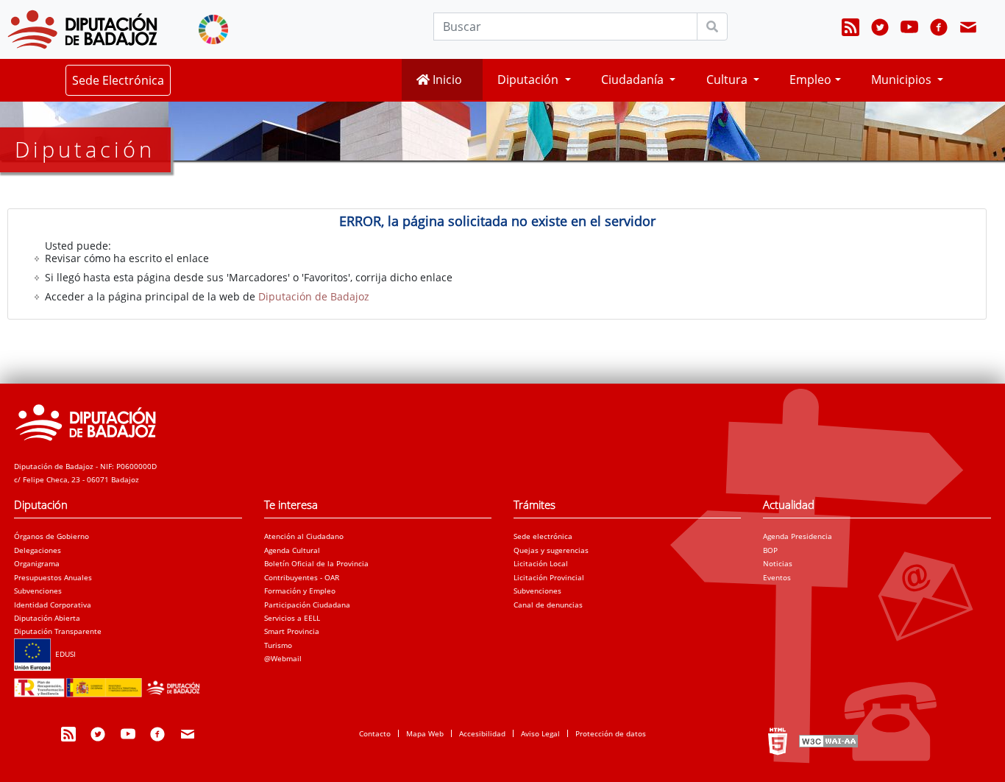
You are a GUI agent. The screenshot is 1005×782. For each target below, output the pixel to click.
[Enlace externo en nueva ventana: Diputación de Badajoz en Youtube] (909, 29)
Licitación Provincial (549, 577)
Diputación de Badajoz (313, 296)
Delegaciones (37, 550)
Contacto (375, 733)
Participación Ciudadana (307, 604)
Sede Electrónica (118, 80)
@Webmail (283, 658)
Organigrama (37, 563)
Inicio (446, 79)
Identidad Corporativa (52, 604)
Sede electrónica (543, 536)
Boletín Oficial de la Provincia (316, 563)
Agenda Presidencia (797, 536)
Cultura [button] (728, 79)
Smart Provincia (291, 631)
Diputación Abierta (47, 618)
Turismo (278, 645)
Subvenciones (38, 590)
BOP (770, 550)
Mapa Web (425, 733)
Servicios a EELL (292, 618)
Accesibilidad (482, 733)
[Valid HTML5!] (777, 741)
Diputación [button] (529, 79)
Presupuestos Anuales (53, 577)
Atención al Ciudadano (304, 536)
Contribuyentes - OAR (301, 577)
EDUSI (63, 654)
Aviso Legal (540, 733)
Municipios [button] (902, 79)
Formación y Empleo (299, 590)
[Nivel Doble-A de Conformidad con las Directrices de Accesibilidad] (827, 741)
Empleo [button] (810, 79)
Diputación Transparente (58, 631)
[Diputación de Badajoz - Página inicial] (82, 29)
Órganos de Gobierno (51, 536)
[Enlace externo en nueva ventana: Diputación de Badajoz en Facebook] (938, 29)
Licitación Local (541, 563)
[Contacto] (968, 29)
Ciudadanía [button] (634, 79)
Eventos (777, 577)
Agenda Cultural (292, 550)
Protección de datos (610, 733)
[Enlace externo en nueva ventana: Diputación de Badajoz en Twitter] (880, 29)
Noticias (777, 563)
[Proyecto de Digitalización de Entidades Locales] (109, 683)
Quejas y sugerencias (551, 550)
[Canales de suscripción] (850, 29)
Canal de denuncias (548, 604)
